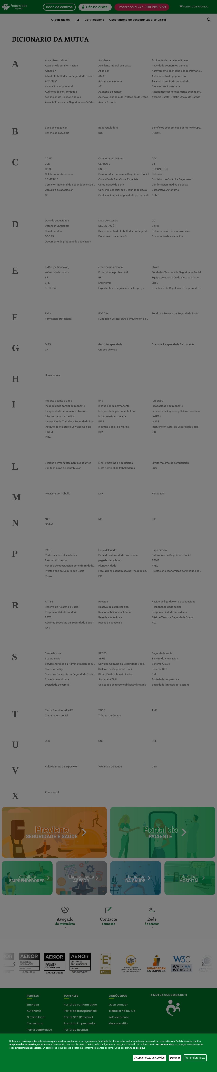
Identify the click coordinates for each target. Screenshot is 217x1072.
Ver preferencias (195, 1057)
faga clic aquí (137, 1047)
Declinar (175, 1057)
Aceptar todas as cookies (149, 1057)
